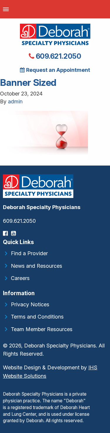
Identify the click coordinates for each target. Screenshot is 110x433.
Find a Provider (29, 253)
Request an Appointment (57, 70)
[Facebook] (6, 233)
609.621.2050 (57, 56)
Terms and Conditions (37, 317)
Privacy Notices (30, 304)
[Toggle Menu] (6, 9)
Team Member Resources (41, 329)
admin (15, 101)
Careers (20, 278)
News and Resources (36, 266)
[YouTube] (14, 233)
